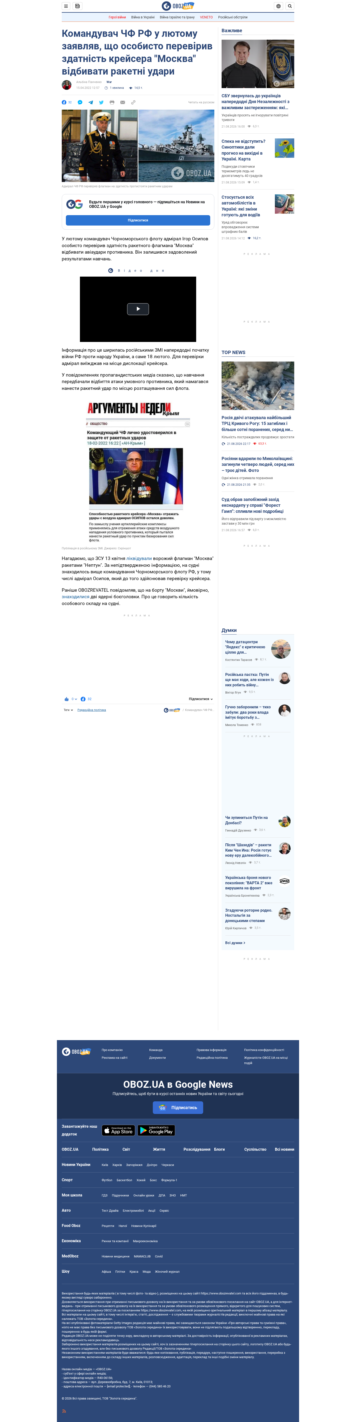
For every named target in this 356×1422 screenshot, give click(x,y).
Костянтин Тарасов (238, 660)
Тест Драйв (110, 1210)
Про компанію (112, 1050)
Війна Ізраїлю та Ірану (177, 17)
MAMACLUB (142, 1256)
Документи (157, 1057)
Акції (151, 1210)
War (109, 82)
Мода (147, 1271)
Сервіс (164, 1210)
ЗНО (173, 1195)
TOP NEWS (233, 352)
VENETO (206, 17)
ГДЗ (105, 1195)
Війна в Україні (143, 17)
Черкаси (168, 1165)
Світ (126, 1149)
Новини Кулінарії (143, 1226)
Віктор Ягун (233, 692)
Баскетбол (124, 1180)
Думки (229, 630)
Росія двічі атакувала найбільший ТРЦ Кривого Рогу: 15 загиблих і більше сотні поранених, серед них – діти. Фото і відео (257, 423)
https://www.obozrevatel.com (221, 1293)
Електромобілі (133, 1210)
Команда (156, 1050)
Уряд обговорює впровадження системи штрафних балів (240, 227)
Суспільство (255, 1149)
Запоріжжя (134, 1165)
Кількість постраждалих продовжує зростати (258, 437)
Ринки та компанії (115, 1241)
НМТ (183, 1195)
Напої (123, 1226)
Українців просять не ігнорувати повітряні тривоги (255, 117)
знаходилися (75, 596)
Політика (100, 1149)
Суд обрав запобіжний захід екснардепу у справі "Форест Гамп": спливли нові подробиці (253, 505)
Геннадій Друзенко (238, 830)
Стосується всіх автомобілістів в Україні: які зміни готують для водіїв (241, 206)
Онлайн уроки (143, 1195)
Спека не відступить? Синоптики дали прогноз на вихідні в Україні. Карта (243, 150)
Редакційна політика (91, 710)
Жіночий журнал (167, 1271)
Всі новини (284, 1149)
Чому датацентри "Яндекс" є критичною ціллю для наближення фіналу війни (245, 647)
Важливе (232, 30)
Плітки (120, 1271)
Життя (159, 1149)
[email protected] (118, 1386)
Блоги (219, 1149)
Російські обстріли (233, 17)
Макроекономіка (145, 1241)
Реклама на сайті (114, 1057)
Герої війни (117, 17)
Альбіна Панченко (89, 82)
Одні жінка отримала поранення (247, 478)
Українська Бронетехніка (242, 895)
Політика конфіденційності (264, 1050)
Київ (105, 1165)
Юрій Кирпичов (236, 928)
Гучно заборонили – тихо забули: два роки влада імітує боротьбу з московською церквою (248, 712)
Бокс (153, 1180)
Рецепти (108, 1226)
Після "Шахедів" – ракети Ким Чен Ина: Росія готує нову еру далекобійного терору (248, 850)
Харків (117, 1165)
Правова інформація (211, 1050)
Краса (134, 1271)
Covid (159, 1256)
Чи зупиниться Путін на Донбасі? (246, 820)
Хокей (141, 1180)
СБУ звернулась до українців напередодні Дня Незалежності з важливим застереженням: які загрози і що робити (255, 102)
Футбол (107, 1180)
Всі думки (233, 943)
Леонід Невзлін (235, 863)
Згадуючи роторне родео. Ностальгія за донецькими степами (248, 915)
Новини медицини (116, 1256)
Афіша (106, 1271)
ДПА (162, 1195)
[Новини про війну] (172, 711)
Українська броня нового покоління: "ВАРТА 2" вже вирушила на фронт (248, 882)
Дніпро (152, 1165)
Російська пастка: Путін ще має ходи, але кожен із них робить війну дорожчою (249, 680)
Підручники (120, 1195)
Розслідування (197, 1149)
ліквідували (139, 558)
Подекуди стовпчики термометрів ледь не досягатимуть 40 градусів (242, 171)
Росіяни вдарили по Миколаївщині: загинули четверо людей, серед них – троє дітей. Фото (258, 464)
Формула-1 (169, 1180)
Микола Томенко (236, 725)
